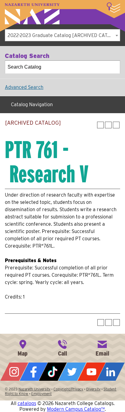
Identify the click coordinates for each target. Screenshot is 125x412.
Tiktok (52, 372)
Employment (41, 393)
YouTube (91, 372)
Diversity (93, 389)
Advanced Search (24, 87)
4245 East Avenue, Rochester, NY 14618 (23, 347)
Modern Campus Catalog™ (76, 409)
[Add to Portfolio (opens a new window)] (100, 125)
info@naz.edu (102, 347)
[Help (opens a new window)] (116, 125)
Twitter (72, 372)
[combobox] (62, 35)
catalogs (27, 403)
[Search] (113, 67)
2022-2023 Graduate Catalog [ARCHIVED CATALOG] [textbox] (64, 35)
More (113, 7)
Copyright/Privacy (68, 389)
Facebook (33, 372)
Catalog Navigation (32, 104)
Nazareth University (32, 13)
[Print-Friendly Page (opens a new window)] (108, 125)
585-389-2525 (62, 347)
